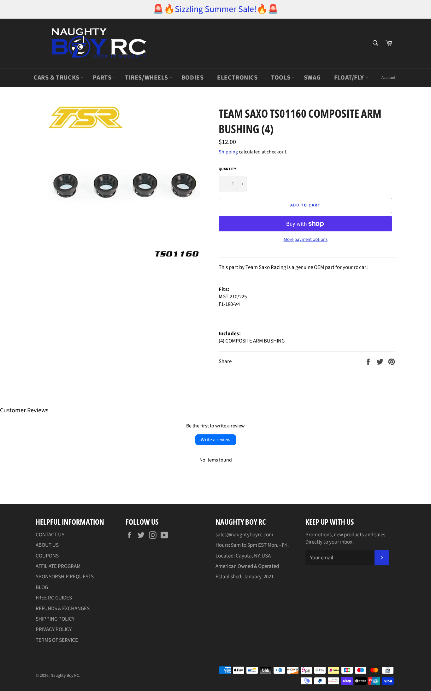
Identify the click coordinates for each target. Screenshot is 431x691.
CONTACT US (50, 535)
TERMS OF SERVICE (57, 640)
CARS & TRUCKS (57, 77)
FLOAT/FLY (349, 77)
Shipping (228, 151)
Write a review (216, 439)
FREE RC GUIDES (54, 598)
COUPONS (47, 556)
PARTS (103, 77)
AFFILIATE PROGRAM (58, 566)
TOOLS (281, 77)
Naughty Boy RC (64, 675)
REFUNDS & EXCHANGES (63, 608)
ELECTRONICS (238, 77)
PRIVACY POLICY (54, 629)
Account (388, 77)
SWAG (313, 77)
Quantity (227, 169)
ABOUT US (47, 545)
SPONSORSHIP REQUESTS (65, 577)
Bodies (193, 77)
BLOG (42, 587)
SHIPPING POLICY (55, 619)
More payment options (306, 239)
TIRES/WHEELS (147, 77)
